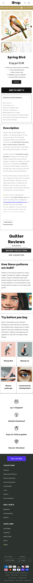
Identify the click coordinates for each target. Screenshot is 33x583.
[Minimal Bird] (8, 349)
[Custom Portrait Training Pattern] (25, 374)
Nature (6, 494)
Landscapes (8, 486)
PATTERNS (7, 528)
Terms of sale (19, 580)
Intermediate (8, 513)
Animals (6, 470)
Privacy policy (23, 575)
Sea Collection (9, 498)
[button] (3, 3)
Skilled (6, 517)
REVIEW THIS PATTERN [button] (16, 250)
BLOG (5, 540)
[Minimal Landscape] (8, 374)
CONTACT (7, 532)
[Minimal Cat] (25, 349)
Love (5, 490)
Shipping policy (22, 577)
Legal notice (27, 580)
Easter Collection (9, 478)
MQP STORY (7, 536)
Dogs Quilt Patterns (10, 474)
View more (8, 222)
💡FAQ (6, 544)
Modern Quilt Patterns (15, 572)
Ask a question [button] (16, 255)
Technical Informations (17, 98)
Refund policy (14, 575)
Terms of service (12, 577)
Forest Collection (9, 482)
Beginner (7, 509)
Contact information (9, 580)
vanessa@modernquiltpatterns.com (15, 202)
